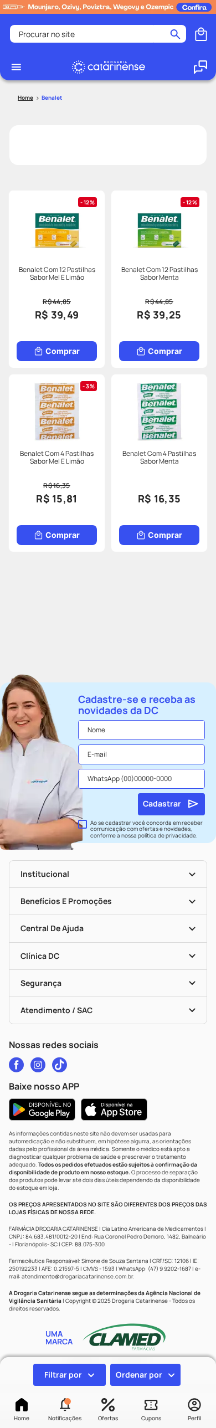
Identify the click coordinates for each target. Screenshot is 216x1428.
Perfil (194, 1418)
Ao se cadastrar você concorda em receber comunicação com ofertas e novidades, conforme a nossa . (146, 829)
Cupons (151, 1418)
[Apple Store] (114, 1109)
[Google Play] (42, 1109)
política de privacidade (167, 835)
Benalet (52, 97)
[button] (64, 1410)
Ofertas (108, 1418)
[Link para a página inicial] (25, 98)
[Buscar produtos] (175, 34)
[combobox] (98, 34)
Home (21, 1418)
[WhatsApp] (200, 67)
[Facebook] (16, 1064)
